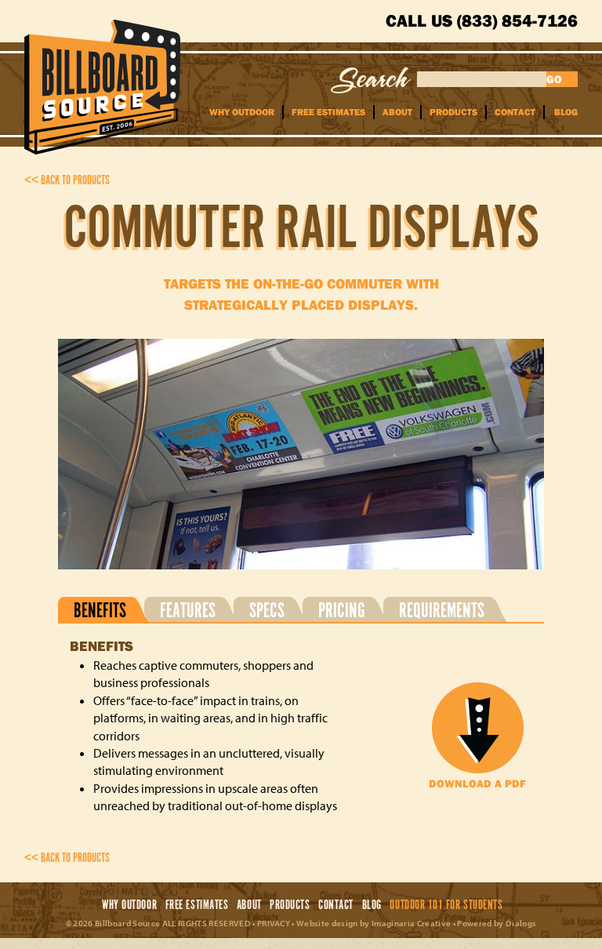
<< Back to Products (67, 181)
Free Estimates (328, 112)
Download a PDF (477, 783)
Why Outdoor (241, 112)
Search (371, 80)
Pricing (341, 610)
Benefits (100, 610)
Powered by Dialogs (496, 923)
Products (453, 112)
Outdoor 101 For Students (446, 905)
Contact (515, 112)
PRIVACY (273, 923)
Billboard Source (102, 87)
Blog (566, 112)
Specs (267, 610)
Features (188, 610)
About (397, 112)
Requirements (441, 610)
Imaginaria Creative (411, 923)
